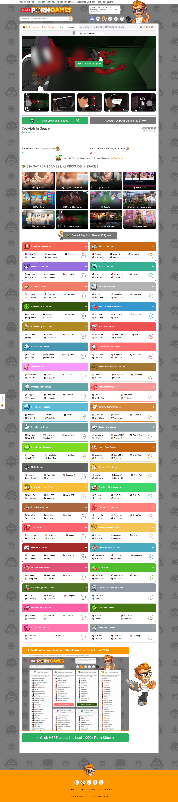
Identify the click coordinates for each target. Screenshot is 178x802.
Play (89, 63)
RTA (81, 790)
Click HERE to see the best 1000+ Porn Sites (75, 737)
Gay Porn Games (51, 27)
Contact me (94, 790)
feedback (97, 12)
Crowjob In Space (67, 27)
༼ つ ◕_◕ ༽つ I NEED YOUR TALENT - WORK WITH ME (89, 797)
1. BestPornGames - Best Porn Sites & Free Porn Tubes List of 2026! (68, 650)
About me (70, 790)
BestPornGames (32, 27)
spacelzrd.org (29, 132)
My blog (116, 18)
